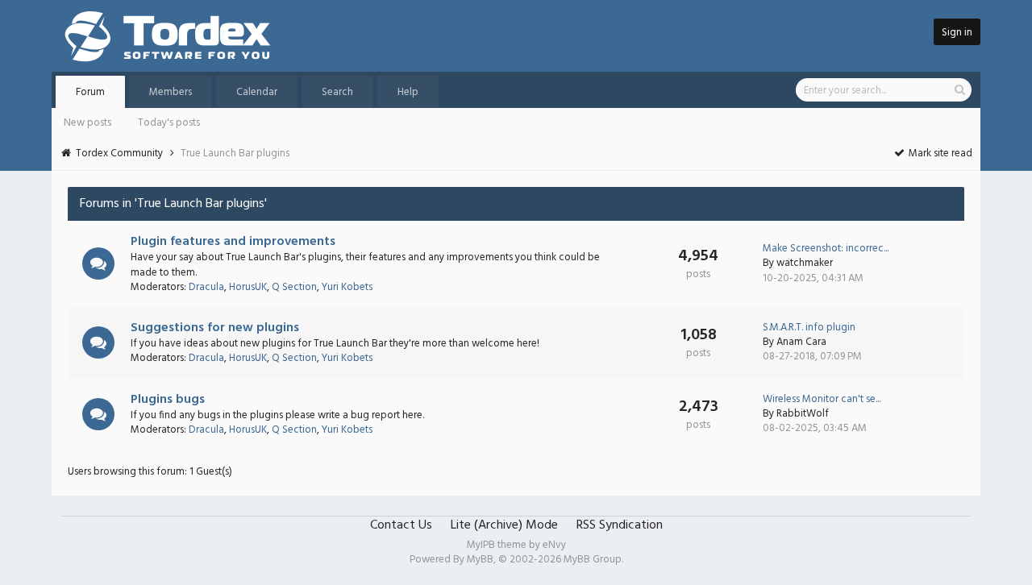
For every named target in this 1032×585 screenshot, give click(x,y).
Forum (90, 92)
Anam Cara (801, 342)
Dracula (206, 287)
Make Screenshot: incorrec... (825, 248)
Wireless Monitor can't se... (821, 399)
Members (170, 92)
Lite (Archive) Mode (504, 525)
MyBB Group (593, 559)
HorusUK (248, 287)
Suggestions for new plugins (215, 327)
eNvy (554, 545)
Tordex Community (119, 153)
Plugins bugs (168, 399)
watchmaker (804, 263)
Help (407, 92)
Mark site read (939, 153)
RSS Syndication (619, 525)
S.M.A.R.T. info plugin (809, 327)
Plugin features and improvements (233, 241)
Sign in (957, 32)
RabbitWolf (802, 413)
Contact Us (401, 525)
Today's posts (169, 122)
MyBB (480, 559)
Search (337, 92)
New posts (87, 122)
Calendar (256, 92)
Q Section (294, 287)
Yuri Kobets (347, 287)
